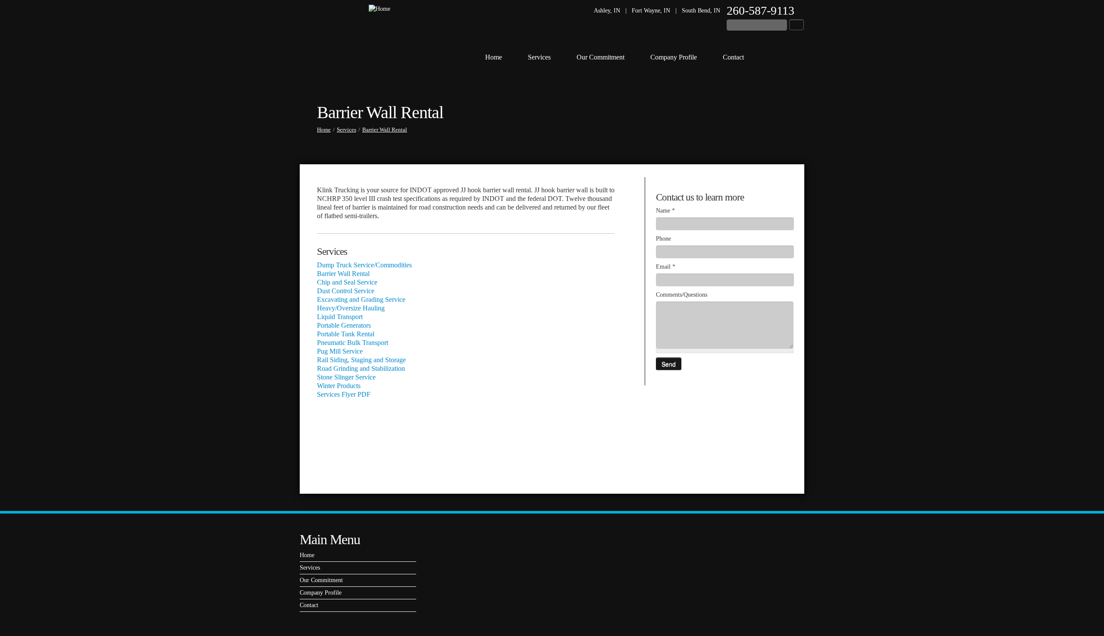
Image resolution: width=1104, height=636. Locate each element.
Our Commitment (600, 57)
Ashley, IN (607, 10)
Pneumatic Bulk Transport (352, 342)
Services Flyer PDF (343, 394)
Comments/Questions (681, 294)
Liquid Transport (340, 316)
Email (665, 266)
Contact (733, 57)
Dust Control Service (345, 291)
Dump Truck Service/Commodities (364, 265)
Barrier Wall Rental (384, 129)
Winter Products (339, 385)
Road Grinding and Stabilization (361, 368)
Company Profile (673, 57)
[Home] (379, 8)
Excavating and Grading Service (361, 299)
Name (665, 210)
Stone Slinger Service (346, 377)
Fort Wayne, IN (651, 10)
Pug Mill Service (340, 351)
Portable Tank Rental (345, 334)
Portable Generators (344, 325)
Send (669, 364)
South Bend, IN (701, 10)
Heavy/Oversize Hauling (351, 308)
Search (796, 24)
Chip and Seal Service (347, 282)
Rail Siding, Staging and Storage (361, 359)
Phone (663, 238)
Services (539, 57)
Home (493, 57)
